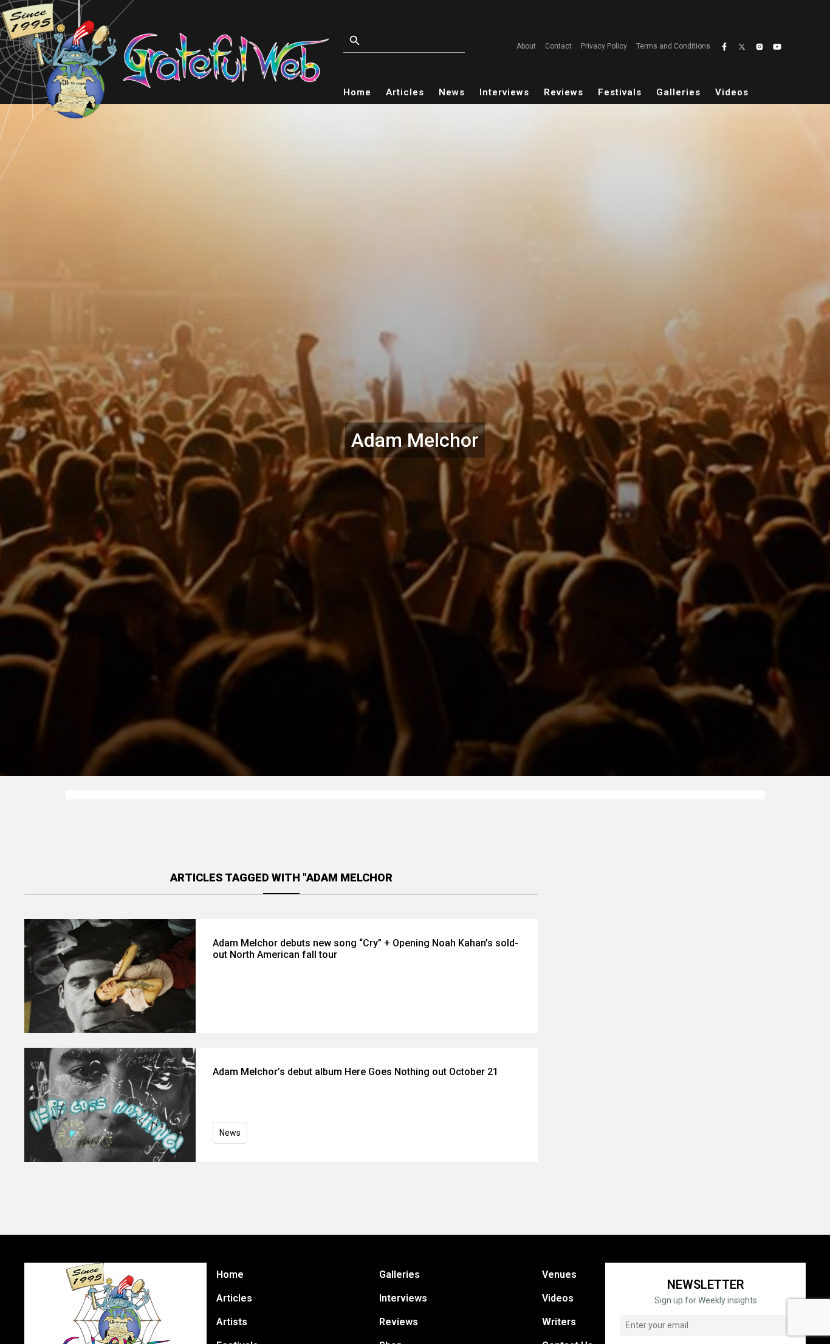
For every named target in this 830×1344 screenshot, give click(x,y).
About (526, 46)
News (452, 92)
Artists (231, 1322)
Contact (558, 46)
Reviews (563, 92)
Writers (559, 1322)
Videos (732, 92)
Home (357, 92)
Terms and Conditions (673, 46)
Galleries (678, 92)
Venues (559, 1274)
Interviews (504, 92)
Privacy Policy (604, 46)
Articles (405, 92)
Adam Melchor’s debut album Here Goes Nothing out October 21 (355, 1072)
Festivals (620, 92)
